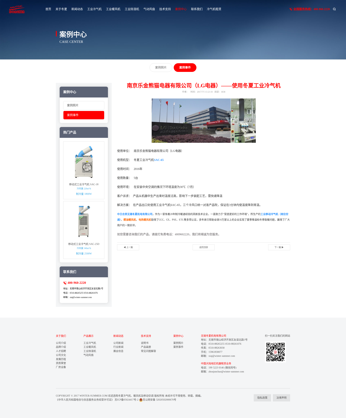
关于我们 (61, 336)
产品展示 (88, 336)
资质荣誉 (61, 363)
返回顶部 (203, 247)
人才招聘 (61, 351)
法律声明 (281, 397)
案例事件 (73, 115)
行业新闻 (118, 347)
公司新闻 (118, 343)
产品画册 (146, 347)
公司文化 (61, 355)
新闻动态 (77, 9)
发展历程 (61, 359)
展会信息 (118, 351)
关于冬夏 (61, 9)
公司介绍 (61, 343)
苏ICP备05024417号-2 (126, 399)
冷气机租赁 (214, 9)
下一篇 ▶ (279, 247)
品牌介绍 (61, 347)
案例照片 (73, 105)
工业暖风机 (113, 9)
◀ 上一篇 (128, 247)
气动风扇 (149, 9)
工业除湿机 (132, 9)
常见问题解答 (148, 351)
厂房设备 (61, 367)
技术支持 (165, 9)
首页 (48, 9)
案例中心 (181, 9)
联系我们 (197, 9)
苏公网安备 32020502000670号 (159, 399)
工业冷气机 (94, 9)
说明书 (144, 343)
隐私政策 (262, 397)
